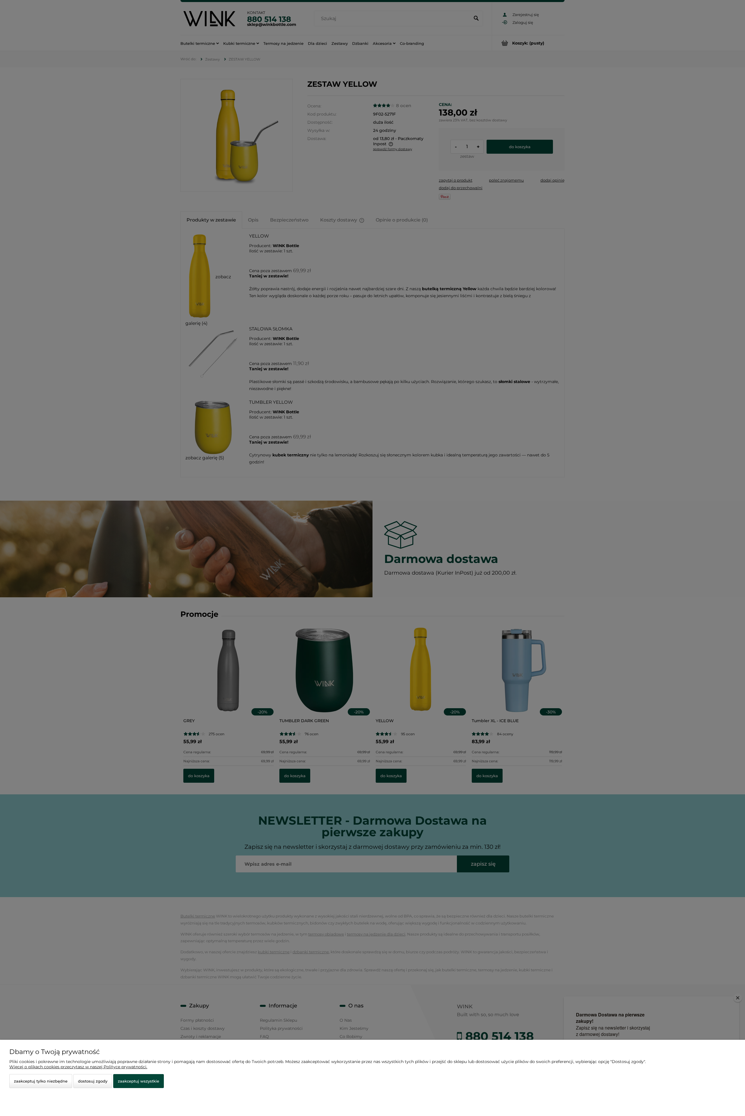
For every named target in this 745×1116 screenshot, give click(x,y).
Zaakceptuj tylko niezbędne (41, 1081)
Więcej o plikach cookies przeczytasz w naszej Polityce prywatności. (78, 1066)
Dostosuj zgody (92, 1081)
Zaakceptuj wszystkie (138, 1081)
